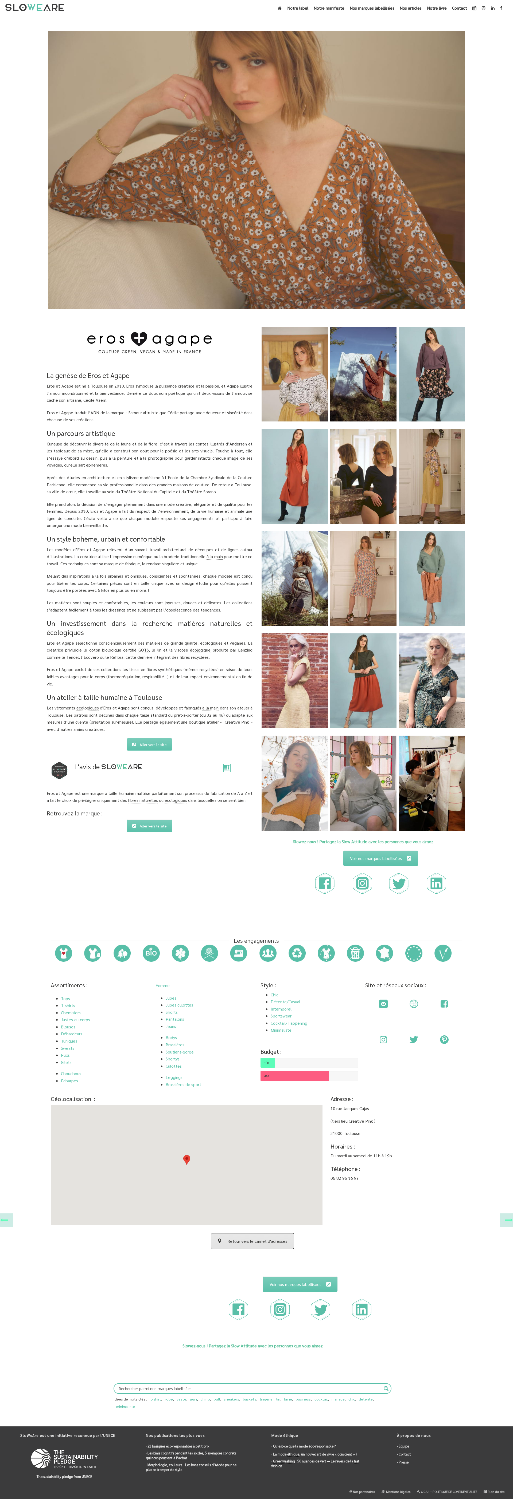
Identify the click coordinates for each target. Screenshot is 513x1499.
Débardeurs (71, 1033)
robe (169, 1399)
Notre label (297, 8)
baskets (249, 1399)
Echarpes (69, 1080)
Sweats (67, 1048)
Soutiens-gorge (180, 1052)
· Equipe (403, 1446)
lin (278, 1399)
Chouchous (71, 1073)
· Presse (403, 1462)
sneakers (231, 1399)
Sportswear (281, 1016)
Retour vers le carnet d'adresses (257, 1241)
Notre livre (437, 8)
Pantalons (175, 1019)
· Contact (404, 1454)
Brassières (175, 1044)
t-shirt (155, 1399)
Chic (274, 994)
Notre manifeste (329, 8)
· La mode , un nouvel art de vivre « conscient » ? (314, 1454)
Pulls (65, 1055)
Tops (65, 998)
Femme (163, 985)
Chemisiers (71, 1012)
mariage (338, 1399)
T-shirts (68, 1005)
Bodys (171, 1037)
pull (217, 1399)
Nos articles (411, 8)
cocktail (321, 1399)
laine (288, 1399)
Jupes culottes (179, 1005)
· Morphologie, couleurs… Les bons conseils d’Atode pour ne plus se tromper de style (191, 1467)
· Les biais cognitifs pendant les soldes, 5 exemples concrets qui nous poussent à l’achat (191, 1455)
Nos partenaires (363, 1491)
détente (366, 1399)
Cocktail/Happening (289, 1023)
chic (351, 1399)
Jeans (171, 1026)
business (303, 1399)
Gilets (66, 1062)
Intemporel (281, 1009)
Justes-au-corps (75, 1019)
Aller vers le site (153, 744)
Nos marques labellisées (372, 8)
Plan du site (495, 1491)
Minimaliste (281, 1030)
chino (205, 1399)
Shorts (172, 1012)
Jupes (171, 998)
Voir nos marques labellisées (376, 858)
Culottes (174, 1066)
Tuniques (69, 1041)
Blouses (68, 1026)
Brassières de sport (183, 1084)
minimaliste (125, 1406)
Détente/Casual (285, 1001)
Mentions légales (397, 1491)
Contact (459, 8)
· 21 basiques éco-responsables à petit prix (177, 1446)
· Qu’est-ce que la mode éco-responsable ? (303, 1446)
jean (193, 1399)
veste (181, 1399)
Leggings (174, 1077)
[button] (186, 1162)
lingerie (266, 1399)
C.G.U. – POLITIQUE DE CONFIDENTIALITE (448, 1491)
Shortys (173, 1059)
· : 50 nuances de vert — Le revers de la (315, 1463)
